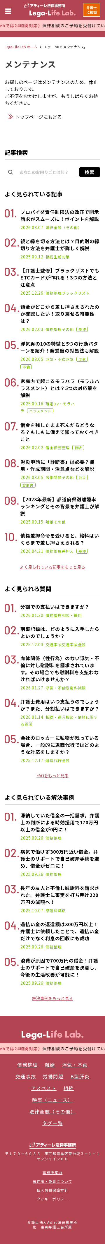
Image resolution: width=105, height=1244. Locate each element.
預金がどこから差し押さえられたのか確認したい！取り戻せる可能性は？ (59, 313)
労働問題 (54, 477)
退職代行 (54, 760)
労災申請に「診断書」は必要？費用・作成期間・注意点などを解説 (57, 465)
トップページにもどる (38, 116)
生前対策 (62, 257)
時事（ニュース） (52, 1099)
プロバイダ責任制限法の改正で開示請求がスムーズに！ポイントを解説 (59, 215)
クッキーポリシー (53, 1198)
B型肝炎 (80, 1076)
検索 (90, 172)
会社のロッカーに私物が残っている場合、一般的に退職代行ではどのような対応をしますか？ (59, 744)
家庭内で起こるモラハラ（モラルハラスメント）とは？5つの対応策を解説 (59, 388)
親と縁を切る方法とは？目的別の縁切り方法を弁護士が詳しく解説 (59, 245)
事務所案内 (52, 1172)
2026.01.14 (31, 717)
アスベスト (44, 1088)
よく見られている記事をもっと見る (52, 567)
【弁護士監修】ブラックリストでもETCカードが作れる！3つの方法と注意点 (59, 277)
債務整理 (54, 293)
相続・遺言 (56, 717)
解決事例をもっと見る (52, 998)
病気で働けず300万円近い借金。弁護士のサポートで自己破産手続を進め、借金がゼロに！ (59, 858)
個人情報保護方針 (53, 1190)
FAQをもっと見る (52, 775)
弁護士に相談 (91, 10)
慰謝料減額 (76, 688)
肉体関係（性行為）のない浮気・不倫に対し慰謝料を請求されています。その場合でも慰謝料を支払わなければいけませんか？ (59, 669)
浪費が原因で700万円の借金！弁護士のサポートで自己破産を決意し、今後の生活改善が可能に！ (59, 967)
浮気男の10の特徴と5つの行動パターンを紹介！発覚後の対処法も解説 (59, 347)
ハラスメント (40, 410)
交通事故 (54, 644)
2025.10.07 (31, 910)
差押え (68, 551)
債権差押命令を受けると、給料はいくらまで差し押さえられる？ (59, 539)
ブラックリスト (76, 293)
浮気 (70, 359)
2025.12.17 (31, 760)
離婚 (50, 403)
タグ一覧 (52, 1123)
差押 (82, 329)
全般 (66, 760)
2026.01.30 (31, 615)
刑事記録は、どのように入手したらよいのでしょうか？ (59, 632)
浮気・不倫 (56, 688)
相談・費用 (72, 615)
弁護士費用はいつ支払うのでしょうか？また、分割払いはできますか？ (59, 705)
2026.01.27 (31, 688)
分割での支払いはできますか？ (55, 606)
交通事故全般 (74, 644)
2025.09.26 (31, 838)
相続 (50, 257)
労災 (82, 477)
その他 (68, 329)
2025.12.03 (31, 644)
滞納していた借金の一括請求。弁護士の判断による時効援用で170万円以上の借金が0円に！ (59, 822)
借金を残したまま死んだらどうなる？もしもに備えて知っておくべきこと (59, 431)
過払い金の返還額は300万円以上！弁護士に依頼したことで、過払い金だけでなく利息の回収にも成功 (59, 931)
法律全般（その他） (64, 227)
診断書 (28, 485)
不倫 (26, 366)
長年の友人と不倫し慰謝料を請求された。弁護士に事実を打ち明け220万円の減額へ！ (59, 894)
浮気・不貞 (56, 359)
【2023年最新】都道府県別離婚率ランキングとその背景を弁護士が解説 (59, 506)
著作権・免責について (52, 1181)
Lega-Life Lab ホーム (21, 46)
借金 (50, 447)
